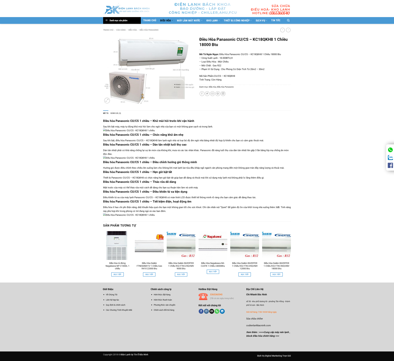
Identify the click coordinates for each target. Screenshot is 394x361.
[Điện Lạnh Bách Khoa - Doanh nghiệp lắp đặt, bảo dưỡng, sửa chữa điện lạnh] (127, 8)
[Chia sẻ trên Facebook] (202, 93)
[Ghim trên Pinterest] (217, 93)
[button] (288, 20)
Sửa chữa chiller (254, 318)
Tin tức (275, 20)
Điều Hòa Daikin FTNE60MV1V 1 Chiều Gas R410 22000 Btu (149, 266)
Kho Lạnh (212, 20)
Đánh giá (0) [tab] (116, 113)
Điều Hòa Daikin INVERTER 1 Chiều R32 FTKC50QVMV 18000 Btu (276, 266)
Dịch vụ (260, 20)
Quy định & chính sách (115, 305)
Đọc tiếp (117, 274)
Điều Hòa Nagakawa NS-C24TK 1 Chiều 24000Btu (213, 264)
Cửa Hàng (121, 30)
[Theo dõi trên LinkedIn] (222, 311)
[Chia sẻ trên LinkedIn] (223, 93)
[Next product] (282, 30)
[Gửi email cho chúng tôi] (211, 311)
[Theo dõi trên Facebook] (201, 311)
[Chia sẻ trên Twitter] (207, 93)
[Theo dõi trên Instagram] (206, 311)
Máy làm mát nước (188, 20)
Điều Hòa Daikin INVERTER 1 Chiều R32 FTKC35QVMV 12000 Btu (244, 266)
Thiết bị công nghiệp (237, 20)
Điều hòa (109, 134)
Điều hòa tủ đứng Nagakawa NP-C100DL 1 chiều (117, 266)
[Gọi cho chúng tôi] (217, 311)
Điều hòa (165, 20)
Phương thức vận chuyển (164, 305)
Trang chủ (149, 20)
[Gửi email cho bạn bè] (212, 93)
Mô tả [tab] (105, 113)
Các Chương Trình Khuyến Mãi (119, 310)
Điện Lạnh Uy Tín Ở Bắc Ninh (134, 354)
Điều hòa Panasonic (149, 30)
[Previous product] (288, 30)
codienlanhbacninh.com (258, 325)
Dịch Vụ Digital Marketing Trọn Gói (274, 356)
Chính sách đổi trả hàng (164, 310)
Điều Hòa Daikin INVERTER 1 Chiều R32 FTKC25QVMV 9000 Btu (181, 266)
